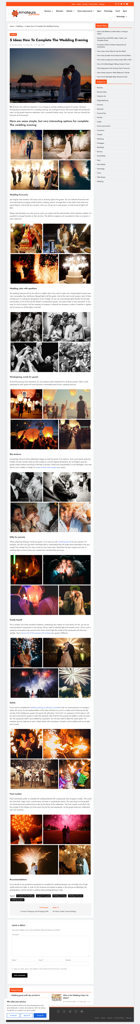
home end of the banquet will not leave (36, 633)
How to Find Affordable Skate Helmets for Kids (112, 77)
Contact (85, 4)
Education (59, 11)
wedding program (17, 900)
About (79, 4)
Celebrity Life (101, 96)
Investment (100, 130)
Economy (100, 105)
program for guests (43, 896)
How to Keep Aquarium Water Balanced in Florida (113, 72)
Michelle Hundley (17, 45)
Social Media (101, 156)
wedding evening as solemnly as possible (45, 707)
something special (64, 542)
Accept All (40, 1015)
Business (48, 11)
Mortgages (100, 143)
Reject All (27, 1015)
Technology (108, 11)
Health (99, 122)
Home (74, 4)
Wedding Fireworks (75, 896)
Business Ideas (102, 92)
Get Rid (99, 117)
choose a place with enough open (47, 467)
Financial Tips (101, 113)
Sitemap (101, 4)
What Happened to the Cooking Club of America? (113, 68)
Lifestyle (69, 11)
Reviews (99, 151)
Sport (99, 11)
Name (14, 960)
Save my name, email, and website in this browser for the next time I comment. (40, 969)
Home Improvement (84, 11)
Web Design (101, 177)
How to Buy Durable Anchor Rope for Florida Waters (114, 55)
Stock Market (101, 164)
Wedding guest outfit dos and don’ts (25, 995)
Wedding (13, 34)
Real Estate (100, 147)
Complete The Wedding (25, 896)
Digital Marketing (103, 100)
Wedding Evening (59, 896)
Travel (118, 11)
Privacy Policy (93, 4)
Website (68, 960)
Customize (13, 1015)
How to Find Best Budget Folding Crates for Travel (113, 64)
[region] (26, 1009)
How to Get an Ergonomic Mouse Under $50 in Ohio (114, 60)
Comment (16, 934)
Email (41, 960)
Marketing (100, 139)
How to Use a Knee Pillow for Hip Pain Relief (111, 51)
